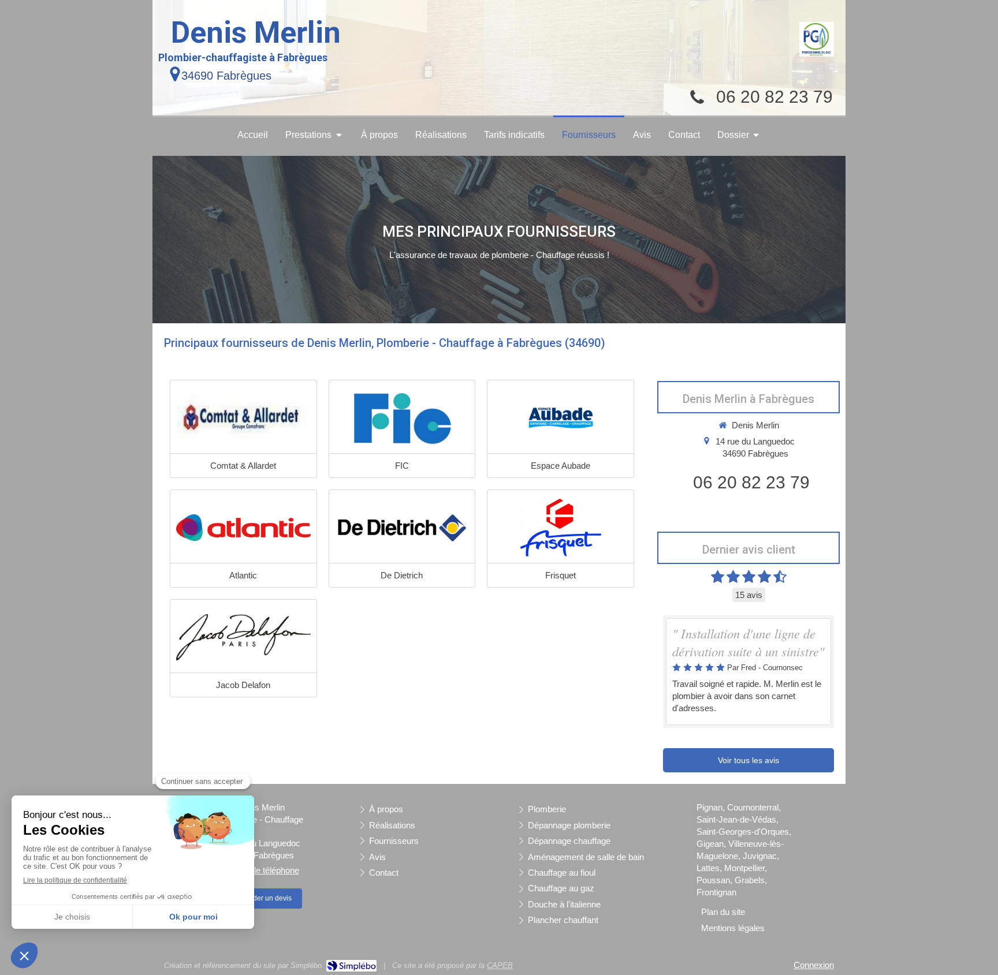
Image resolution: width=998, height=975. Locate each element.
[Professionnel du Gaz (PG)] (816, 39)
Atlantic (243, 575)
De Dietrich (402, 575)
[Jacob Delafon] (243, 637)
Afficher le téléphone (261, 870)
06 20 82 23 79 (774, 96)
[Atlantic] (243, 527)
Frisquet (560, 575)
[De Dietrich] (402, 527)
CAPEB (500, 965)
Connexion (814, 965)
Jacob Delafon (243, 685)
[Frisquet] (560, 527)
